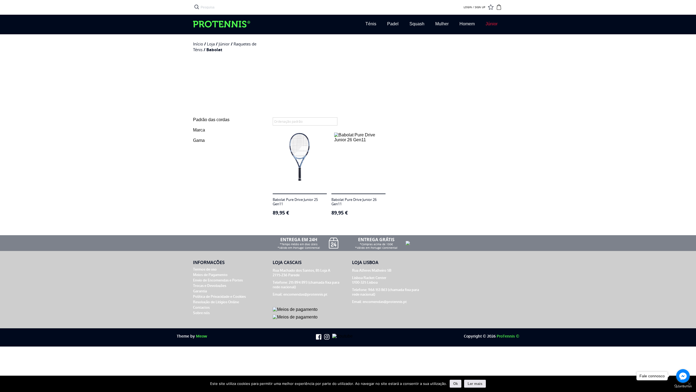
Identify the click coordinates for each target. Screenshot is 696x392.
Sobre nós (201, 313)
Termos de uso (205, 269)
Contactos (201, 307)
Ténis (370, 24)
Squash (416, 24)
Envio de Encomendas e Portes (218, 280)
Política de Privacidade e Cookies (219, 296)
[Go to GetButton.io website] (683, 386)
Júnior (492, 24)
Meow (201, 336)
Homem (467, 24)
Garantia (200, 291)
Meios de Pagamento (210, 274)
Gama (199, 140)
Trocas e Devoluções (209, 285)
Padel (393, 24)
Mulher (442, 24)
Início (198, 44)
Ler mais (475, 384)
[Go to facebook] (683, 376)
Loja (211, 44)
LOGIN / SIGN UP (474, 7)
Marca (199, 130)
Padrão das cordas (211, 119)
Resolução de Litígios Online (216, 302)
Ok (455, 384)
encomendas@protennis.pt (305, 294)
